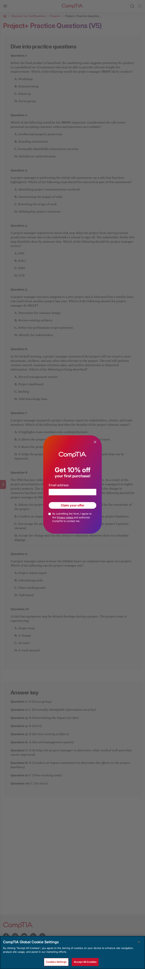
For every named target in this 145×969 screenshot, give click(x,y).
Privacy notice (65, 517)
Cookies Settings (56, 961)
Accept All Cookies (85, 961)
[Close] (139, 942)
